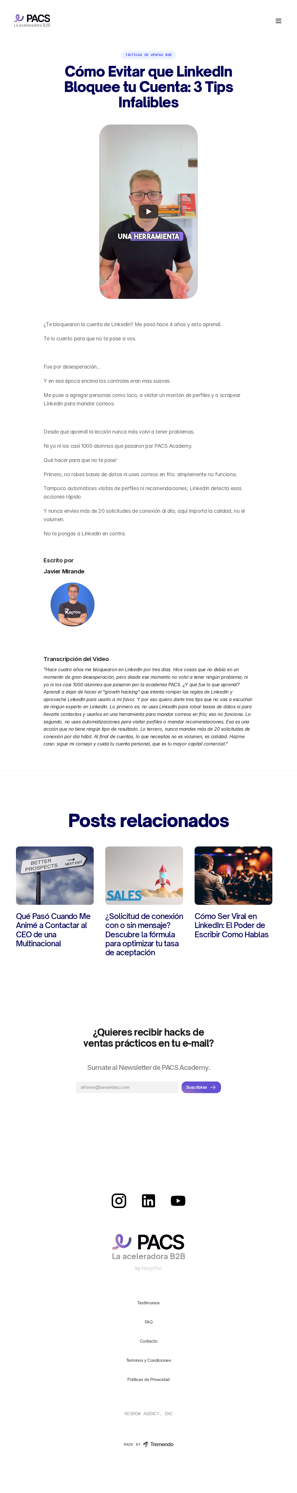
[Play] (148, 212)
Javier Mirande (64, 571)
